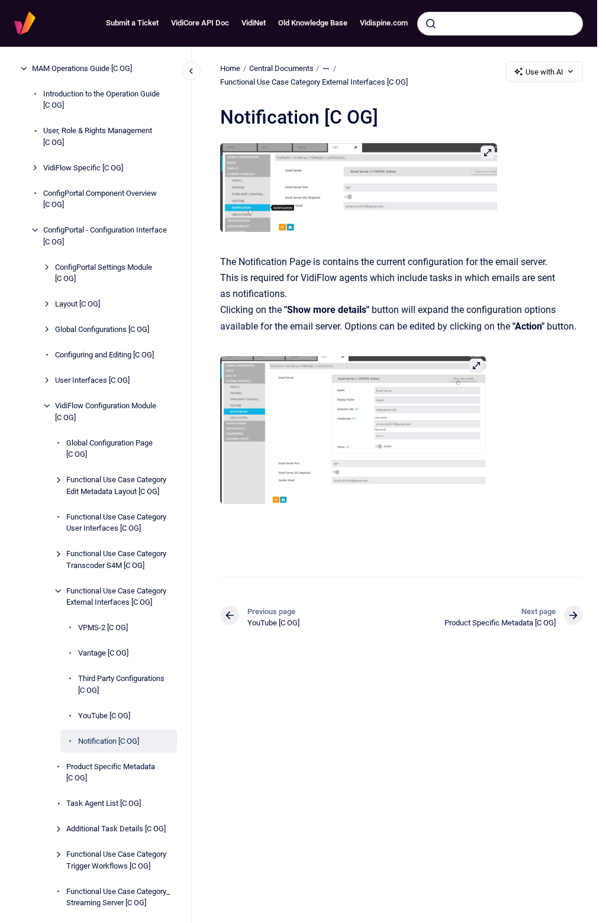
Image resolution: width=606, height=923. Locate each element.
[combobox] (500, 23)
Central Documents (281, 68)
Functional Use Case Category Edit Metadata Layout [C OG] (116, 485)
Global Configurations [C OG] (102, 329)
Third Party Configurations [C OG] (121, 684)
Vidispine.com (384, 22)
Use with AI (544, 71)
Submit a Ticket (132, 22)
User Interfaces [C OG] (92, 380)
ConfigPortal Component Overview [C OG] (100, 199)
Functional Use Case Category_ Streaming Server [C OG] (118, 897)
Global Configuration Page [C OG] (109, 448)
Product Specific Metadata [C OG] (110, 772)
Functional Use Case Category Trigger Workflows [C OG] (116, 860)
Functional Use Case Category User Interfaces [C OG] (116, 522)
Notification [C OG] (108, 741)
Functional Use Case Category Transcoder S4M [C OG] (116, 559)
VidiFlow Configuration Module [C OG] (105, 411)
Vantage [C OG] (103, 652)
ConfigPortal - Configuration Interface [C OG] (105, 235)
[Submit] (430, 23)
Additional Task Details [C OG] (116, 828)
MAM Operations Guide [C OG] (82, 68)
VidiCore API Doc (200, 22)
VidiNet (253, 22)
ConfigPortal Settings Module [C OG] (103, 273)
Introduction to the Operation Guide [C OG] (101, 99)
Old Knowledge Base (312, 22)
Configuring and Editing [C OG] (104, 354)
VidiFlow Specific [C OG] (83, 167)
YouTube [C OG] (104, 715)
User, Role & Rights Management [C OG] (97, 136)
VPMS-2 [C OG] (103, 627)
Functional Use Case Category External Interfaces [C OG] (116, 596)
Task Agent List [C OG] (103, 803)
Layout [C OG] (77, 303)
